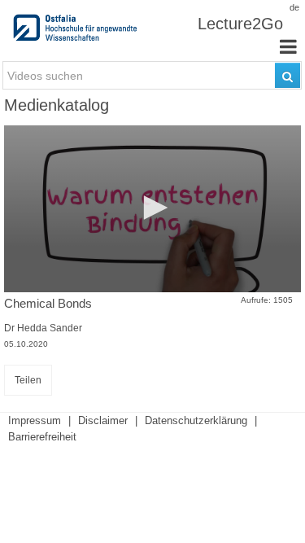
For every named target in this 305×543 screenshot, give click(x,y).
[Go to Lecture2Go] (76, 32)
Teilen (28, 380)
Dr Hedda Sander (43, 328)
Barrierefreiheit (42, 437)
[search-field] (152, 75)
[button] (153, 208)
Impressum (34, 420)
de (294, 7)
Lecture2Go (240, 24)
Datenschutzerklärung (196, 420)
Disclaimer (103, 420)
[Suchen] (287, 75)
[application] (152, 208)
